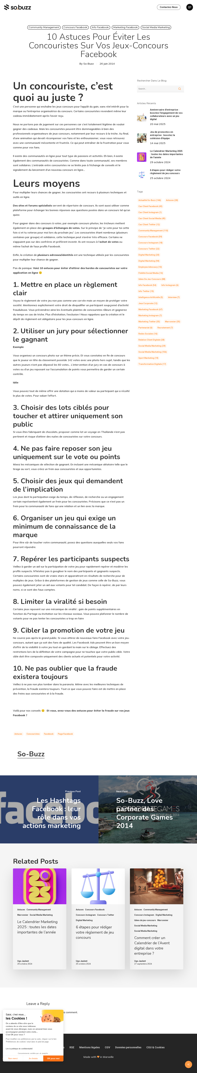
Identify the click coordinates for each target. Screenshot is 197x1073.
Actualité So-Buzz (149, 200)
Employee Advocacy (150, 267)
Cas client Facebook (150, 206)
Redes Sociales (147, 334)
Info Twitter (146, 291)
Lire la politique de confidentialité (19, 1049)
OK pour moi (53, 1058)
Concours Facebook (75, 27)
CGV (107, 1047)
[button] (189, 7)
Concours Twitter (149, 249)
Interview (174, 297)
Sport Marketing (148, 358)
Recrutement (165, 328)
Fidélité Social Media (150, 273)
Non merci (13, 1058)
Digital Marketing (148, 255)
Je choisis (33, 1058)
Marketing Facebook (125, 27)
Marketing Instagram (150, 315)
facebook (49, 734)
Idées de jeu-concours (151, 279)
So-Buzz (88, 63)
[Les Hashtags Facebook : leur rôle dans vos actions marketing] (49, 809)
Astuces (18, 734)
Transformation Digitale (152, 364)
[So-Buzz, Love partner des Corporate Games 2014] (147, 809)
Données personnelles (128, 1047)
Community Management (44, 27)
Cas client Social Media (151, 218)
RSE (72, 1047)
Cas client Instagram (150, 212)
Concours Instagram (150, 243)
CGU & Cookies (155, 1047)
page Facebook (65, 734)
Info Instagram (170, 285)
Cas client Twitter (149, 224)
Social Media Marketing (156, 27)
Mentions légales (89, 1047)
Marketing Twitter (149, 321)
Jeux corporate (147, 303)
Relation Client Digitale (151, 340)
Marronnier (172, 321)
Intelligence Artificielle (150, 297)
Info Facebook (100, 27)
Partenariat (145, 328)
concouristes (33, 734)
